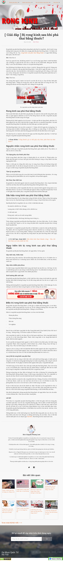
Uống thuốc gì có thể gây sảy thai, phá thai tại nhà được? (31, 140)
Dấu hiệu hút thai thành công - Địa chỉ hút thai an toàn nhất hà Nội (31, 240)
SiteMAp (59, 552)
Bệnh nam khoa (26, 2)
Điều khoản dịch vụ (44, 552)
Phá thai (56, 2)
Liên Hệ (54, 552)
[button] (14, 2)
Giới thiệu (35, 552)
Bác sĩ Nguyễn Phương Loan (31, 434)
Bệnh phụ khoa (13, 2)
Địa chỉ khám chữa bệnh (42, 2)
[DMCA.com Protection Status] (5, 559)
